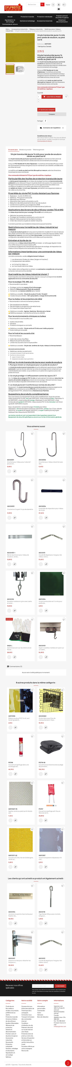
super (42, 410)
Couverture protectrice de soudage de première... (51, 765)
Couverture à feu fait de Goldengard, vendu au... (20, 858)
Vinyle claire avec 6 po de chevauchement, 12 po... (47, 719)
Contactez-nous (27, 1015)
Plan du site (25, 1050)
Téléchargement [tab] (38, 150)
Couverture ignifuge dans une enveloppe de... (18, 765)
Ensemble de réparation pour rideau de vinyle (51, 509)
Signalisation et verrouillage (10, 21)
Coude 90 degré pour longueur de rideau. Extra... (50, 556)
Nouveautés (9, 1042)
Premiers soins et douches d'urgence (62, 17)
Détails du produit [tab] (25, 150)
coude (19, 410)
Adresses (40, 1015)
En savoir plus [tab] (13, 150)
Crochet (36, 407)
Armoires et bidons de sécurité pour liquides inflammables (12, 1021)
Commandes (41, 1010)
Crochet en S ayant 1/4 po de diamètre (20, 509)
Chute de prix (10, 1006)
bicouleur (52, 402)
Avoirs (39, 1013)
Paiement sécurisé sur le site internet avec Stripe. (27, 1029)
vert (27, 398)
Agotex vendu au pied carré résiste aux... (20, 812)
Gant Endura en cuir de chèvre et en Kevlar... (19, 649)
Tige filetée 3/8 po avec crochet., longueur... (50, 915)
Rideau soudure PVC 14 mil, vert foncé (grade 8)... (19, 719)
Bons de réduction (42, 1017)
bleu (52, 398)
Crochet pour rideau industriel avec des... (51, 463)
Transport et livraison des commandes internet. (28, 1019)
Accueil (10, 17)
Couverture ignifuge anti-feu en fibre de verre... (49, 812)
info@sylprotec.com (60, 1026)
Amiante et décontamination (62, 21)
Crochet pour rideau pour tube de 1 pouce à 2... (19, 463)
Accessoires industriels (44, 21)
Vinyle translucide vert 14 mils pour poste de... (50, 602)
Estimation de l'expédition (52, 128)
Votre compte (42, 1001)
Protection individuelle (44, 17)
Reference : (40, 44)
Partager (45, 121)
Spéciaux (8, 1057)
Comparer (52, 114)
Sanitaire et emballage (27, 21)
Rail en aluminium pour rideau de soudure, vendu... (18, 556)
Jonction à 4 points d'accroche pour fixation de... (20, 915)
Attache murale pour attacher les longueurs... (19, 961)
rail (17, 409)
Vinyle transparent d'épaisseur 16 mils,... (50, 858)
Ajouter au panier (52, 97)
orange (32, 400)
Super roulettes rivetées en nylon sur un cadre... (51, 649)
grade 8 (21, 402)
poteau (46, 409)
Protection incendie (27, 17)
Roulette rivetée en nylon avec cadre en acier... (19, 602)
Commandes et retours (10, 24)
